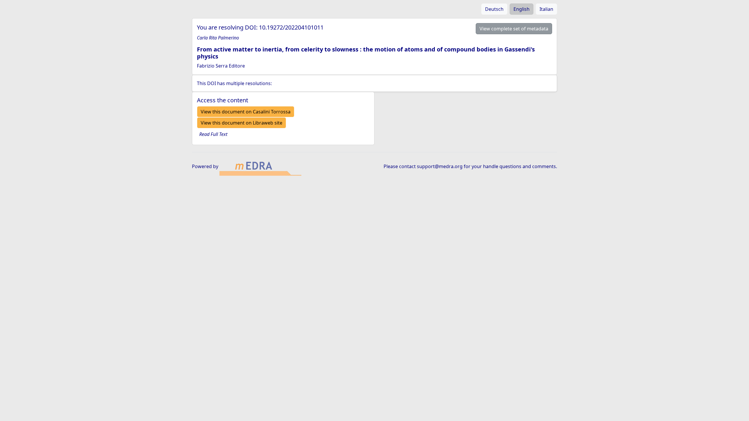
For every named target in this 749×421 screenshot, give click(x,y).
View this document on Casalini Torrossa (246, 111)
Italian (546, 9)
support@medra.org (440, 166)
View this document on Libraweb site (241, 123)
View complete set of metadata (514, 28)
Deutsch (494, 9)
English (521, 9)
